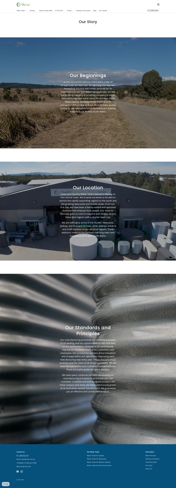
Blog (94, 10)
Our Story (148, 465)
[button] (158, 4)
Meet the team (150, 456)
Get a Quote (103, 10)
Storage (32, 10)
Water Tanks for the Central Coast (99, 465)
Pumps (69, 10)
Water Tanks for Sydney (95, 456)
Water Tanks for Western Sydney (98, 462)
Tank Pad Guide (151, 462)
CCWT (22, 480)
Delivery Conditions (152, 459)
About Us (148, 469)
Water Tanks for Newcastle (96, 459)
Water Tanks (21, 10)
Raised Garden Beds (45, 10)
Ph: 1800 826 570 (22, 456)
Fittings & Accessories (83, 10)
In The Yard (58, 10)
